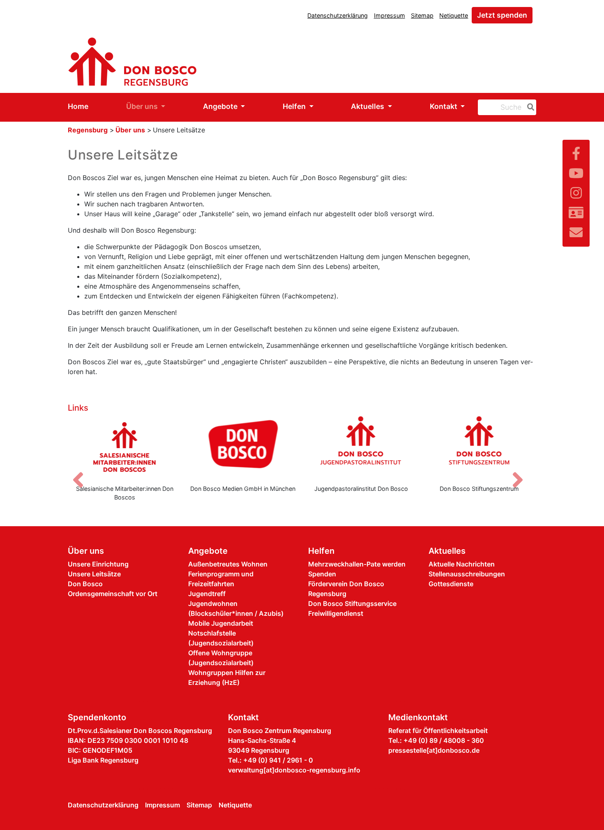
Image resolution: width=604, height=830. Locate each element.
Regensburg (88, 130)
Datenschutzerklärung (337, 15)
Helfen (295, 106)
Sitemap (422, 15)
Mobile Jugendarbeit (220, 623)
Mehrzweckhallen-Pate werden (357, 564)
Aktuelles (368, 106)
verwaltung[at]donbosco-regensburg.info (294, 770)
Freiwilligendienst (335, 613)
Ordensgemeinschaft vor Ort (112, 594)
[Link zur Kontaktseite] (576, 213)
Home (78, 106)
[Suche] (529, 107)
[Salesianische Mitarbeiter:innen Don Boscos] (125, 447)
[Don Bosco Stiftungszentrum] (479, 447)
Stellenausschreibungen (467, 574)
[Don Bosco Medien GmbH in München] (243, 447)
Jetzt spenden (502, 15)
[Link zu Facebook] (576, 154)
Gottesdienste (451, 584)
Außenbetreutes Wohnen (227, 564)
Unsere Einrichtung (98, 564)
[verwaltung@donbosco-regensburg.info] (576, 232)
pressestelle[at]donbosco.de (434, 750)
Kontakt (444, 106)
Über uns (142, 106)
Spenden (322, 574)
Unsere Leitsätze (94, 574)
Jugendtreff (207, 594)
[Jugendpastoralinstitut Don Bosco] (361, 447)
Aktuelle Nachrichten (462, 564)
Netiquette (453, 15)
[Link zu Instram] (576, 193)
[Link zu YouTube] (576, 173)
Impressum (389, 15)
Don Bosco (85, 584)
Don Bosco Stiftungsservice (352, 603)
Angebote (221, 106)
